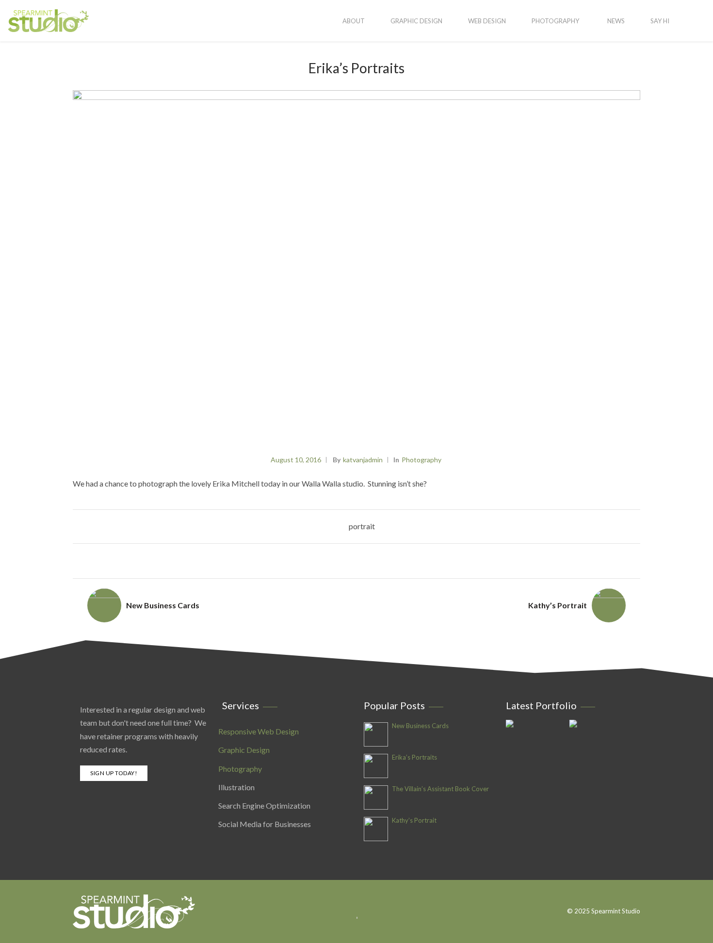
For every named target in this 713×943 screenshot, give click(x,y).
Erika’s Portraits (414, 757)
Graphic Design (416, 21)
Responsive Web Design (258, 731)
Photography (555, 21)
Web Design (487, 21)
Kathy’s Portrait (557, 605)
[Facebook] (622, 896)
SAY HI (659, 21)
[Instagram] (635, 896)
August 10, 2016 (296, 459)
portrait (362, 526)
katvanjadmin (363, 459)
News (616, 21)
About (353, 21)
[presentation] (630, 265)
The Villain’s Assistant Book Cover (440, 789)
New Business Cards (162, 605)
